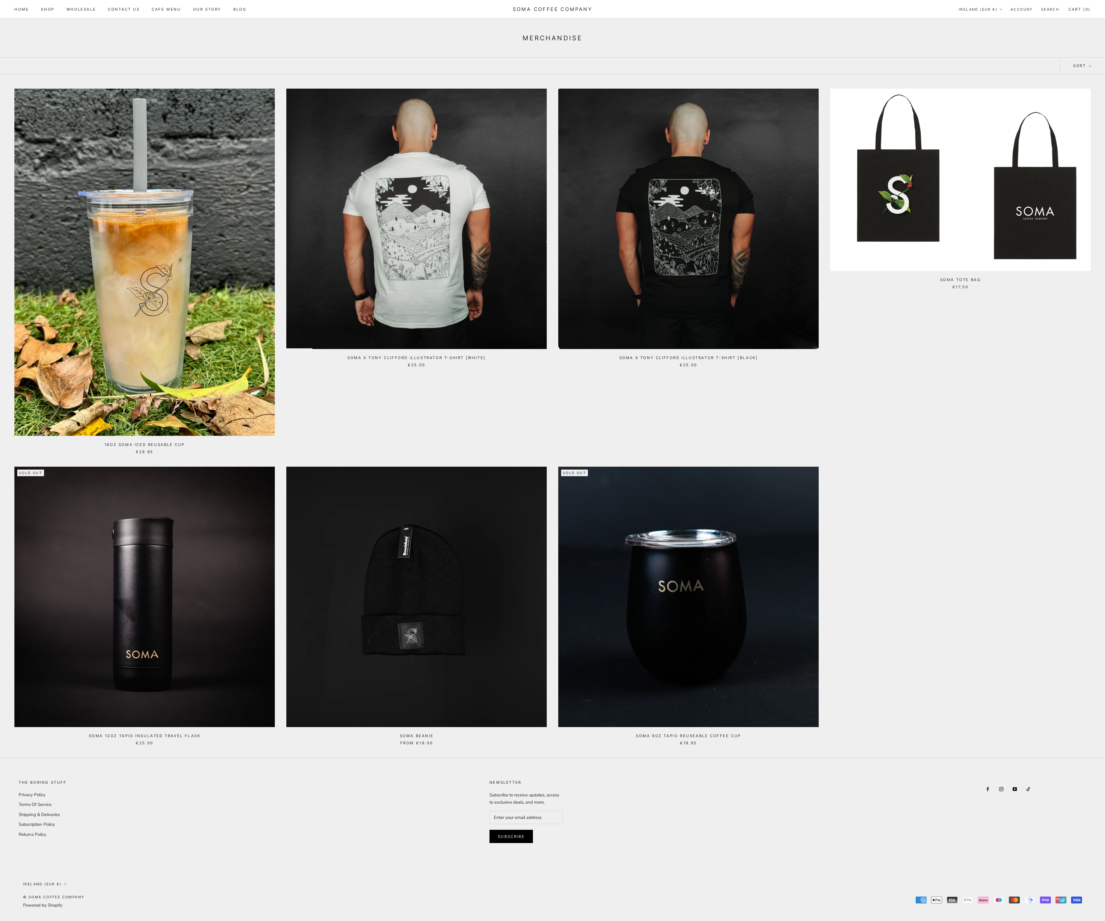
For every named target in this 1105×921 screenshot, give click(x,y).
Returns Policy (32, 834)
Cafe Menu (166, 9)
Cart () (1079, 9)
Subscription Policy (37, 824)
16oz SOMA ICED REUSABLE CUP (144, 444)
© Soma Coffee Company (53, 897)
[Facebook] (988, 788)
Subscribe (511, 836)
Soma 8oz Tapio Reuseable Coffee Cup (688, 735)
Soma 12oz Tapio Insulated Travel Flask (145, 735)
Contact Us (124, 9)
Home (21, 9)
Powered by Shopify (42, 905)
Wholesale (81, 9)
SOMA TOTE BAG (960, 279)
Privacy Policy (32, 795)
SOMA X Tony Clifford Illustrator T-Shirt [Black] (688, 357)
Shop (47, 9)
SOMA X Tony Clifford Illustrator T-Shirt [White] (416, 357)
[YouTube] (1015, 788)
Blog (239, 9)
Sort (1080, 65)
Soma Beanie (417, 735)
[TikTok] (1028, 788)
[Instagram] (1001, 788)
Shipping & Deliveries (39, 814)
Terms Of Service (35, 804)
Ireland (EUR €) (978, 9)
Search (1050, 9)
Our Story (207, 9)
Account (1022, 9)
